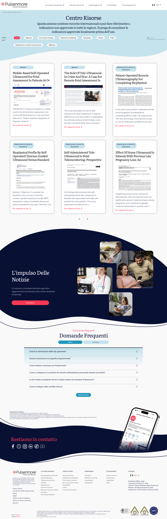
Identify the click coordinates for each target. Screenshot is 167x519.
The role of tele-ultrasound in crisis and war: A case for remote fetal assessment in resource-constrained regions (83, 80)
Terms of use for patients (21, 498)
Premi (112, 38)
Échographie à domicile (49, 475)
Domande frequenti (48, 494)
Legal (15, 496)
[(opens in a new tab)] (134, 96)
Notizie (100, 38)
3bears (18, 516)
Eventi (65, 487)
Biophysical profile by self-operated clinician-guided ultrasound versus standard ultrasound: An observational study (31, 159)
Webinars (52, 45)
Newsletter (87, 38)
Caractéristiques (46, 478)
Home (4, 12)
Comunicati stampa (46, 38)
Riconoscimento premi (70, 483)
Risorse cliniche (68, 475)
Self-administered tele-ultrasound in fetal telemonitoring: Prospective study (82, 157)
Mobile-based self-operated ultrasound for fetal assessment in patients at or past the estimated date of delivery (31, 80)
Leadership (88, 483)
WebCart (18, 515)
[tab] (70, 342)
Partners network (47, 487)
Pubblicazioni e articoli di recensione (28, 45)
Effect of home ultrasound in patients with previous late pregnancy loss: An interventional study (134, 157)
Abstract (29, 38)
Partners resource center (49, 490)
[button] (83, 395)
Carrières (44, 492)
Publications (45, 485)
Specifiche (110, 480)
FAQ (108, 483)
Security (15, 503)
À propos (88, 475)
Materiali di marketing (68, 38)
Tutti (16, 38)
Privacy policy (17, 488)
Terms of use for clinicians (22, 500)
